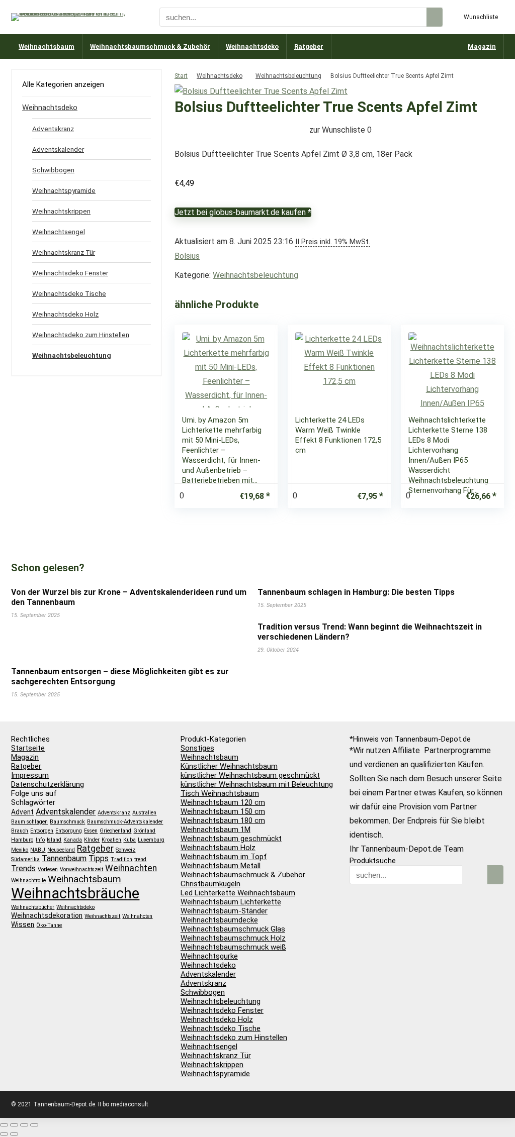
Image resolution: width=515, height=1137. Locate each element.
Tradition (121, 859)
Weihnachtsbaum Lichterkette (231, 901)
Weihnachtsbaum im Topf (224, 856)
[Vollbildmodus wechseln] (14, 1124)
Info (40, 840)
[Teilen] (24, 1124)
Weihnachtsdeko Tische (69, 293)
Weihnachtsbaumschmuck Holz (233, 938)
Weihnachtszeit (102, 916)
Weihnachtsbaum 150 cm (223, 811)
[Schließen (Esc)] (34, 1124)
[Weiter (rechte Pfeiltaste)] (14, 1133)
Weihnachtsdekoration (46, 915)
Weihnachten (131, 868)
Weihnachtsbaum (46, 46)
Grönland (144, 831)
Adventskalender (58, 149)
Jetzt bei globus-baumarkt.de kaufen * (243, 212)
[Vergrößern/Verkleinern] (4, 1124)
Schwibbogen (53, 170)
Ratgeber (308, 46)
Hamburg (22, 840)
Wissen (22, 924)
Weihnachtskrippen (61, 211)
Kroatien (111, 840)
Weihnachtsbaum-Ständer (224, 910)
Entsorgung (68, 831)
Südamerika (25, 859)
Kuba (129, 840)
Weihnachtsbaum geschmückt (231, 838)
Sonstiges (197, 748)
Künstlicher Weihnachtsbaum (229, 766)
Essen (91, 831)
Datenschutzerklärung (47, 784)
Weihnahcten (137, 916)
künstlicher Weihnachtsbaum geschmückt (250, 775)
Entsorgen (41, 831)
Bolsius (187, 256)
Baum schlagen (29, 821)
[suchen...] (434, 17)
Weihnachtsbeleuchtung (288, 75)
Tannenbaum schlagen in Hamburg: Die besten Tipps (356, 592)
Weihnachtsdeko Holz (65, 314)
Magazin (482, 46)
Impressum (30, 775)
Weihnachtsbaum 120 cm (223, 802)
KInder (92, 840)
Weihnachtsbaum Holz (218, 847)
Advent (22, 812)
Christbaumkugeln (210, 883)
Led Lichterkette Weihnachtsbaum (238, 892)
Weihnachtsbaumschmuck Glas (233, 929)
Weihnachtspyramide (64, 190)
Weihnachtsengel (58, 232)
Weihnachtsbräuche (75, 893)
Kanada (72, 840)
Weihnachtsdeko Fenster (70, 273)
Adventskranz (53, 129)
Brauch (19, 831)
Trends (23, 868)
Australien (144, 812)
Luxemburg (151, 840)
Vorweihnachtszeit (81, 869)
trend (140, 859)
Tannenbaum (64, 858)
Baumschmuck (67, 821)
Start (181, 75)
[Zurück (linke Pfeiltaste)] (4, 1133)
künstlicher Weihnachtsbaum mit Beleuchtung (257, 784)
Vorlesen (48, 869)
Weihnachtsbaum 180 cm (223, 820)
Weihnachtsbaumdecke (219, 919)
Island (54, 840)
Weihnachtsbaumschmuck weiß (233, 947)
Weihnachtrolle (28, 880)
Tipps (99, 858)
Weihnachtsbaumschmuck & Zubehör (150, 46)
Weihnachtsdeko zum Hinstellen (80, 335)
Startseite (28, 748)
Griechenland (115, 831)
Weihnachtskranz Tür (63, 252)
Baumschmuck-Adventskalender (125, 821)
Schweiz (125, 850)
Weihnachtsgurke (209, 956)
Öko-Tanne (49, 925)
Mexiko (19, 850)
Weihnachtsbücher (32, 907)
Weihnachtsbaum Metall (221, 865)
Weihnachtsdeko (252, 46)
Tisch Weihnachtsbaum (220, 793)
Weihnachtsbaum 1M (215, 829)
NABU (37, 850)
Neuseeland (61, 850)
